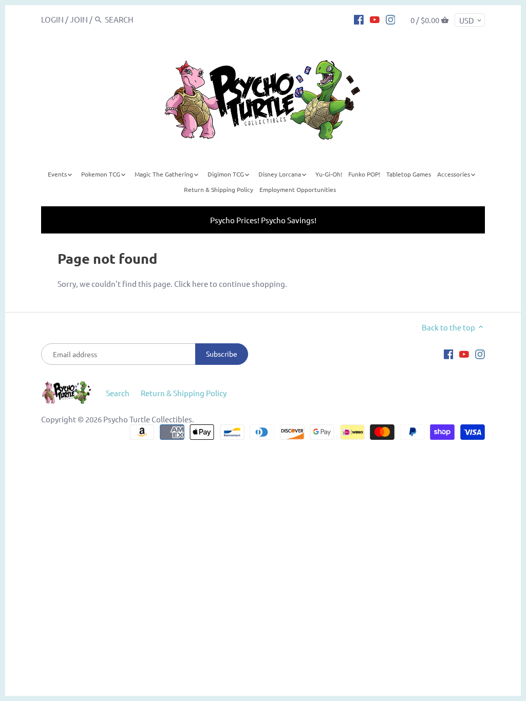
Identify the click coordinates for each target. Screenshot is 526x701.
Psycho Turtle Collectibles (147, 419)
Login (52, 19)
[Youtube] (375, 19)
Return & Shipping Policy (184, 393)
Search (117, 393)
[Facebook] (359, 19)
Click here (191, 283)
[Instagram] (391, 19)
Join (79, 19)
